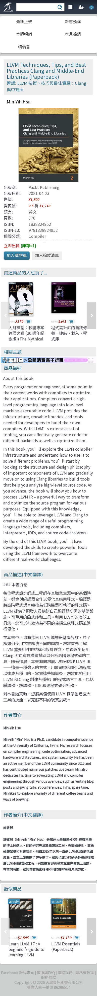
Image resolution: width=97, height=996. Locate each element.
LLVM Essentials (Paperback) (65, 946)
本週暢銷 (24, 34)
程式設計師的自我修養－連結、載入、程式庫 (69, 333)
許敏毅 (8, 827)
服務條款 (48, 977)
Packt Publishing (44, 187)
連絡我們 (65, 972)
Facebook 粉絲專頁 (17, 972)
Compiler (37, 236)
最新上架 (24, 21)
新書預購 (73, 21)
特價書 (24, 47)
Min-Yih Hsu (12, 728)
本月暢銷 (73, 34)
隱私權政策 (84, 972)
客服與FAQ (46, 972)
